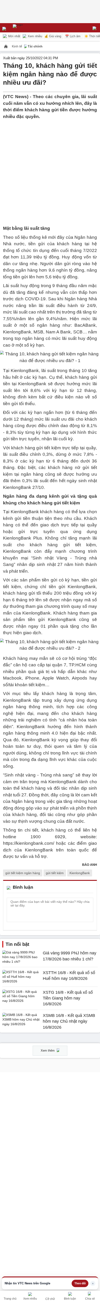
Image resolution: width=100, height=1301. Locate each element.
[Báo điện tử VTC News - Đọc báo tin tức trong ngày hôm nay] (28, 27)
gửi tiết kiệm (55, 873)
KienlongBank (80, 873)
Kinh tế (17, 46)
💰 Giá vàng (52, 36)
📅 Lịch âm (72, 36)
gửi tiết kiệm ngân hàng (22, 873)
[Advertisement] (50, 169)
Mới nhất (13, 36)
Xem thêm (48, 1050)
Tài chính (35, 46)
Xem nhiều (34, 36)
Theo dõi (80, 1283)
